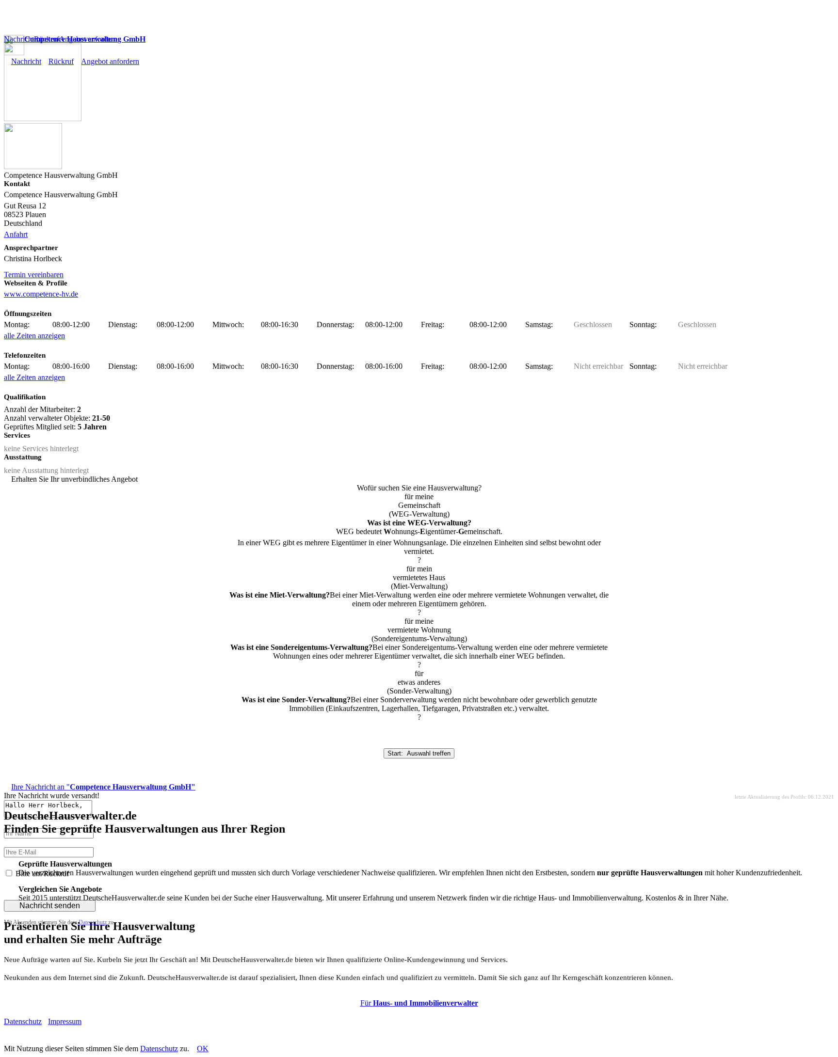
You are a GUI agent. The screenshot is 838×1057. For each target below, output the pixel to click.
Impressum (64, 1021)
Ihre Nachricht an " (103, 787)
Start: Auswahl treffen (419, 753)
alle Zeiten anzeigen (34, 335)
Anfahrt (16, 234)
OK (203, 1048)
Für (419, 1003)
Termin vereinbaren (34, 274)
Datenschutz (93, 922)
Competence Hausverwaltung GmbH (84, 39)
